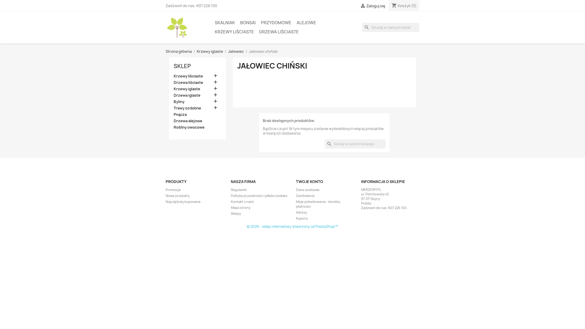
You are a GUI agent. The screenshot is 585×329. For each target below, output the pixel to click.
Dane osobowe (307, 190)
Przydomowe (276, 23)
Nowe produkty (178, 196)
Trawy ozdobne (187, 108)
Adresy (301, 212)
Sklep (182, 66)
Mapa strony (240, 207)
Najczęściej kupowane (183, 201)
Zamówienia (305, 196)
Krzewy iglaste (187, 89)
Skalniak (225, 23)
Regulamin (239, 190)
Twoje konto (309, 181)
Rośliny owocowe (189, 127)
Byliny (179, 101)
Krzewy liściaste (234, 32)
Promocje (173, 190)
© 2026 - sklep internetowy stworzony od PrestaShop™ (292, 226)
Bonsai (248, 23)
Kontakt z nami (242, 201)
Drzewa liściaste (279, 32)
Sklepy (236, 213)
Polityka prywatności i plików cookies (259, 196)
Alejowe (306, 23)
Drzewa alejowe (188, 121)
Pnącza (180, 114)
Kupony (302, 218)
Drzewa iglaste (187, 95)
